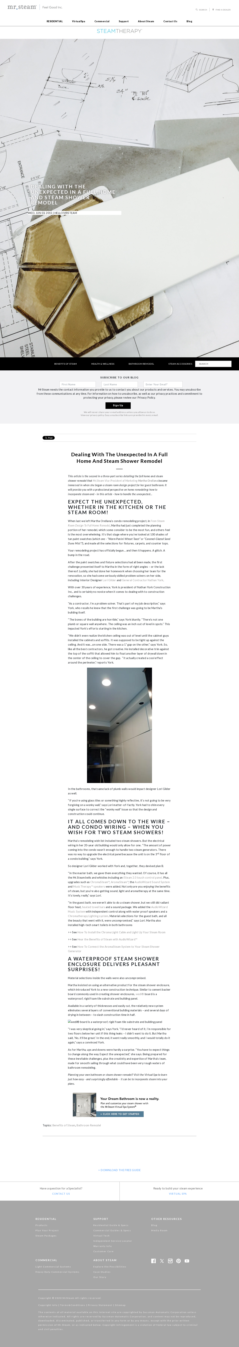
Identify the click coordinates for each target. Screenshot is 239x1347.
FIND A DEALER (223, 10)
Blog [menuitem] (189, 21)
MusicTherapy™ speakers (89, 886)
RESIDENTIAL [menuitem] (55, 21)
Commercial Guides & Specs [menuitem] (112, 1230)
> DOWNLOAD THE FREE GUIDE (119, 1170)
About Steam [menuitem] (146, 21)
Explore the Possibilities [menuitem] (109, 1266)
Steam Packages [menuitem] (46, 1235)
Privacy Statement (100, 1305)
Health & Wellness (102, 363)
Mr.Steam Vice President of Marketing (125, 480)
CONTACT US (61, 1193)
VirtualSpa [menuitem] (78, 21)
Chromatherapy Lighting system (88, 916)
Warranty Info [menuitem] (102, 1246)
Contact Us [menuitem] (170, 21)
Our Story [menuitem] (99, 1277)
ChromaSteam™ (100, 882)
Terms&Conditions (72, 1305)
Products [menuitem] (41, 1225)
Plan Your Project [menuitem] (47, 1230)
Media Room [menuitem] (159, 1230)
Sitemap (120, 1305)
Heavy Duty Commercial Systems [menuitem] (57, 1271)
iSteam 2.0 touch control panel (142, 877)
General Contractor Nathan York (142, 580)
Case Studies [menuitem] (102, 1271)
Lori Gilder (109, 580)
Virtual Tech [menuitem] (101, 1235)
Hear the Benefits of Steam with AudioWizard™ (107, 939)
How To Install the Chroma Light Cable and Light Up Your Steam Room (121, 932)
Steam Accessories (180, 363)
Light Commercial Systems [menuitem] (53, 1266)
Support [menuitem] (124, 21)
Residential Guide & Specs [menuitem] (111, 1225)
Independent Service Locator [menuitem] (112, 1240)
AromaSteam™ (119, 882)
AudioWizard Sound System (152, 882)
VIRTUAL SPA (178, 1193)
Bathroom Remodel (141, 363)
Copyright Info (48, 1305)
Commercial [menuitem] (102, 21)
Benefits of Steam (65, 363)
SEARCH (203, 10)
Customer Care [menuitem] (103, 1251)
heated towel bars (93, 907)
